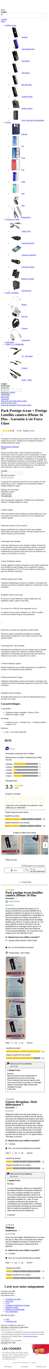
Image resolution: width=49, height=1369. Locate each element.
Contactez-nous (11, 1321)
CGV (7, 1303)
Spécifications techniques (10, 447)
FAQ (7, 1319)
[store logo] (24, 17)
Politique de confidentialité (15, 1309)
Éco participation (11, 1311)
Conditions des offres (13, 1299)
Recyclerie (9, 1301)
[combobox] (11, 390)
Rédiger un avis (28, 431)
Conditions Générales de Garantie (17, 1305)
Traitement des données (30, 1336)
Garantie (4, 19)
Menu (3, 21)
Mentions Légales (11, 1307)
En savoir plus (6, 496)
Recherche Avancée (8, 392)
